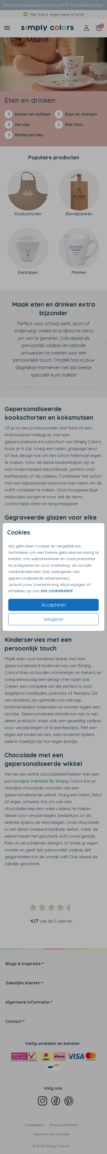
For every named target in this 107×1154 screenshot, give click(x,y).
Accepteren (53, 605)
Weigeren (54, 619)
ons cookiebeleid (56, 590)
